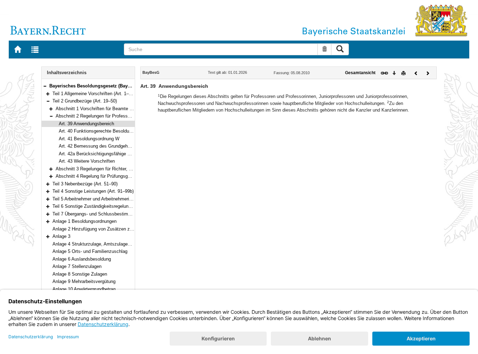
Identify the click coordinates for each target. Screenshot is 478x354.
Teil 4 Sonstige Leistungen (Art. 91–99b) (93, 191)
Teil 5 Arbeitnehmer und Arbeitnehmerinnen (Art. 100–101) (110, 198)
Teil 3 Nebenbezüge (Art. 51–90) (85, 183)
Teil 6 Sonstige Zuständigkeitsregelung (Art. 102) (101, 206)
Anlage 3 (61, 236)
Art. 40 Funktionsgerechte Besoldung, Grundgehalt (110, 131)
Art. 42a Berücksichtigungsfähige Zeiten (99, 153)
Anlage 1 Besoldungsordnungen (84, 221)
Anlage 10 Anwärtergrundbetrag (83, 289)
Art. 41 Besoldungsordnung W (89, 138)
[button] (45, 85)
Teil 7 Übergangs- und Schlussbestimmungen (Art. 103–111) (113, 214)
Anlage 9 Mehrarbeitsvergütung (83, 281)
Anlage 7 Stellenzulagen (76, 266)
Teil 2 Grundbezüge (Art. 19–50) (84, 101)
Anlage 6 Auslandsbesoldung (81, 259)
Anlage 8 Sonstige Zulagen (79, 274)
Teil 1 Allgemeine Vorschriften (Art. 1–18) (93, 93)
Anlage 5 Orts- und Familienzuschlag (89, 251)
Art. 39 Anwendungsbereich (86, 123)
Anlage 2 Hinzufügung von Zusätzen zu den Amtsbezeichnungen (117, 229)
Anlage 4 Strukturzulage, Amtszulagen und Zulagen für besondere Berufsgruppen (134, 244)
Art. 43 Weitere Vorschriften (87, 161)
